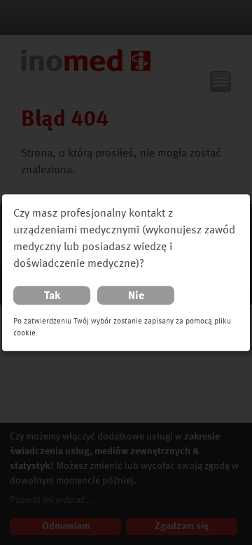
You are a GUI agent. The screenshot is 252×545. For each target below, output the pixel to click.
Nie (136, 296)
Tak (52, 296)
